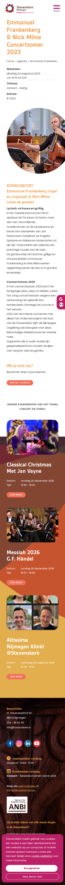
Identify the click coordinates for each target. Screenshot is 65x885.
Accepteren (32, 868)
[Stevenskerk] (19, 8)
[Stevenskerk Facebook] (10, 743)
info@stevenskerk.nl (18, 727)
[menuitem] (11, 61)
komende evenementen (21, 790)
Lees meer (16, 494)
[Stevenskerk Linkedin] (28, 743)
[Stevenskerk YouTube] (36, 743)
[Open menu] (56, 8)
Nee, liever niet (32, 876)
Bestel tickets (20, 382)
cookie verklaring (41, 856)
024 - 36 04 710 (15, 722)
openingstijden (27, 786)
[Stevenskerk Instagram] (19, 743)
